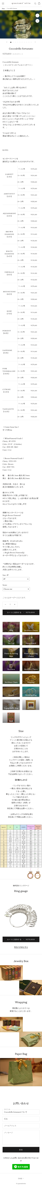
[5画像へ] (19, 42)
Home (3, 8)
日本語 (20, 1178)
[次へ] (35, 42)
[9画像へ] (28, 42)
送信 (21, 1150)
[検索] (35, 3)
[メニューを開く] (3, 3)
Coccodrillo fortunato (12, 8)
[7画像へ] (24, 42)
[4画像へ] (17, 42)
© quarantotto (21, 1183)
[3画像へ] (15, 42)
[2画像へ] (13, 42)
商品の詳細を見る (21, 947)
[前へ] (6, 42)
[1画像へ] (10, 42)
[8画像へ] (26, 42)
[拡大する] (37, 15)
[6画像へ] (22, 42)
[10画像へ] (31, 42)
